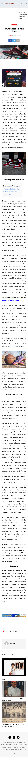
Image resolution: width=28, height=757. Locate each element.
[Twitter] (14, 737)
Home (20, 12)
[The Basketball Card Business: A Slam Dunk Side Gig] (14, 667)
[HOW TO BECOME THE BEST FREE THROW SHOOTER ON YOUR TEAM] (14, 712)
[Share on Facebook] (10, 40)
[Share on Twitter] (14, 40)
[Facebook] (9, 737)
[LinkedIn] (18, 737)
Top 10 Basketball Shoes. (10, 300)
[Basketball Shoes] (9, 3)
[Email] (16, 631)
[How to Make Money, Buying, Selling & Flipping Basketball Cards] (14, 689)
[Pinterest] (13, 631)
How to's (25, 12)
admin (10, 35)
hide (19, 186)
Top (14, 753)
